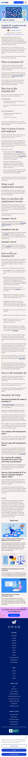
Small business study (14, 705)
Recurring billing (14, 662)
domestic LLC (19, 151)
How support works (14, 714)
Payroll (14, 650)
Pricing (14, 655)
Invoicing (14, 638)
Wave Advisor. (22, 358)
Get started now (14, 615)
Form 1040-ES (22, 454)
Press (14, 675)
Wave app (14, 642)
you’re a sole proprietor (8, 404)
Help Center (14, 689)
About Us (14, 670)
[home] (4, 2)
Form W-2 (17, 289)
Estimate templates (14, 693)
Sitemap (14, 678)
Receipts (14, 645)
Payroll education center (14, 698)
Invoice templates (14, 691)
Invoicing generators (14, 721)
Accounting (14, 635)
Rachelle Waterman (16, 30)
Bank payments (14, 659)
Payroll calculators (14, 724)
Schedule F (8, 246)
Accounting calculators (14, 719)
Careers (14, 673)
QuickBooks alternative (14, 701)
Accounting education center (14, 696)
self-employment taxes (17, 75)
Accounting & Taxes (8, 34)
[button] (25, 2)
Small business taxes (19, 34)
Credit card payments (14, 657)
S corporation (22, 156)
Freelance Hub (14, 703)
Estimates (14, 640)
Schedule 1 (15, 330)
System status (14, 716)
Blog (14, 686)
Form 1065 (5, 234)
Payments (14, 647)
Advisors (14, 652)
